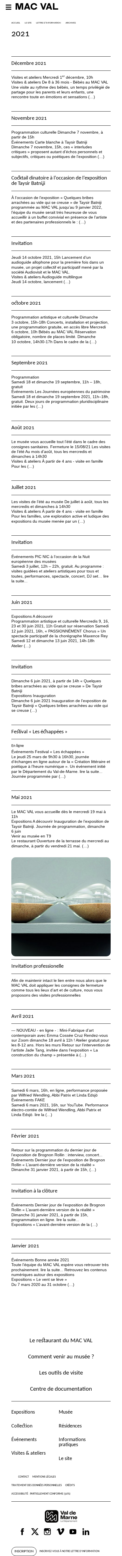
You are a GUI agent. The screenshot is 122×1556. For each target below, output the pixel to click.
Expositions (23, 1412)
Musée (66, 1412)
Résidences (70, 1426)
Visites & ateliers (28, 1453)
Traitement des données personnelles (36, 1485)
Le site (65, 1458)
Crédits (70, 1485)
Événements (24, 1439)
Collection (21, 1426)
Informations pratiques (72, 1442)
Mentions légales (44, 1476)
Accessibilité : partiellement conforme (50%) (40, 1493)
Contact (23, 1476)
